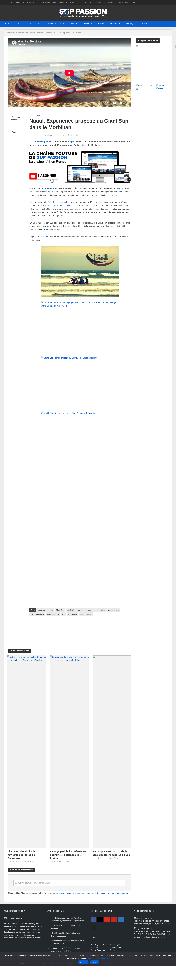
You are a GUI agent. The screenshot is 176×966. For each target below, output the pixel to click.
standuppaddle (53, 614)
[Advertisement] (80, 632)
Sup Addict (115, 24)
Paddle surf (114, 950)
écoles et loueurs (122, 2)
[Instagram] (100, 919)
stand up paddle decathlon (69, 2)
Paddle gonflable (97, 944)
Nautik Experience (45, 188)
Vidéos (19, 24)
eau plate (41, 610)
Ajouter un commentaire (16, 118)
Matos (74, 24)
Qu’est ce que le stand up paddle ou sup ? (19, 2)
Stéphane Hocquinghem (54, 135)
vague (88, 614)
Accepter (83, 962)
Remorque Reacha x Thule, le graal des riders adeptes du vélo (112, 853)
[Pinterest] (114, 919)
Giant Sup (60, 610)
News (8, 24)
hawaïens (90, 610)
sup (70, 141)
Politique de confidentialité (99, 958)
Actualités (24, 33)
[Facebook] (93, 919)
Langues (135, 2)
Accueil (10, 33)
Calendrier (88, 24)
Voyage (101, 24)
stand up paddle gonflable (47, 2)
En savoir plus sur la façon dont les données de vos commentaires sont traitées (92, 893)
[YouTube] (107, 919)
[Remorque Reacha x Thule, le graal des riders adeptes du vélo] (112, 752)
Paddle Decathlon (98, 950)
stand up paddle (42, 141)
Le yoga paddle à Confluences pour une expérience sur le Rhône (68, 855)
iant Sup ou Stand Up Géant (64, 206)
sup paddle (72, 614)
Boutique (131, 24)
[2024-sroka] (156, 62)
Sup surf (94, 947)
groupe (80, 610)
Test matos (33, 24)
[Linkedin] (121, 919)
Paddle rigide (115, 944)
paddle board (113, 610)
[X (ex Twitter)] (93, 927)
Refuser (94, 962)
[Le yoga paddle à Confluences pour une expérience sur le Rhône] (69, 752)
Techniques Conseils (55, 24)
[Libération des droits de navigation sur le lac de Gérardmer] (26, 752)
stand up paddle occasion (91, 2)
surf (81, 614)
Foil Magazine (115, 947)
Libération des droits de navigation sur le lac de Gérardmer (21, 855)
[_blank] (144, 24)
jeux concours (108, 2)
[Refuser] (172, 959)
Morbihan (101, 610)
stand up (119, 188)
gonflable (71, 610)
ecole (50, 610)
